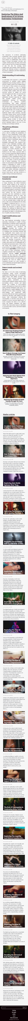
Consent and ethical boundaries (13, 48)
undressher (22, 203)
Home (2, 7)
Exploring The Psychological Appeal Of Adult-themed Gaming (13, 722)
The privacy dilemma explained (13, 46)
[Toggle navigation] (3, 2)
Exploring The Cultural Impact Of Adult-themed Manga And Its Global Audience (13, 782)
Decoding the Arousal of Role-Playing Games (13, 956)
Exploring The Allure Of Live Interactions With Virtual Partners (13, 573)
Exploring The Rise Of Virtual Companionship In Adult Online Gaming (14, 662)
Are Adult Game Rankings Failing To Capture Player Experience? (14, 331)
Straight (14, 1012)
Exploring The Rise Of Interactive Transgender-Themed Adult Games (13, 604)
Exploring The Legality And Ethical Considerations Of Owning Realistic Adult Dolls (14, 839)
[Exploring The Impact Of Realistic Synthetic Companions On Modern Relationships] (14, 891)
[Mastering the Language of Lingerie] (14, 979)
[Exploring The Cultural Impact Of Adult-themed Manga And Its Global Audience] (14, 775)
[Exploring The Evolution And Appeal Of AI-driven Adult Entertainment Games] (14, 538)
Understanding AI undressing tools (14, 45)
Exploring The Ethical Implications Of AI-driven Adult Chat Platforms (13, 866)
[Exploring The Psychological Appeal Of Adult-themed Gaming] (14, 717)
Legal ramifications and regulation (14, 49)
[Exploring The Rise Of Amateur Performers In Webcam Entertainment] (14, 921)
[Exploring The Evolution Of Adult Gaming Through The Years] (14, 391)
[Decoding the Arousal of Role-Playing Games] (14, 951)
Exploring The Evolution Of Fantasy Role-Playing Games (14, 692)
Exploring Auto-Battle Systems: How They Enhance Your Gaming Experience (14, 377)
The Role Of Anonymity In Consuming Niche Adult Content (13, 809)
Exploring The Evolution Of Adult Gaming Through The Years (14, 400)
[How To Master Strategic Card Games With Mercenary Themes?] (14, 345)
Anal (14, 1016)
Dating (14, 1010)
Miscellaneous (8, 7)
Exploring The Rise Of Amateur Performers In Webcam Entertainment (13, 926)
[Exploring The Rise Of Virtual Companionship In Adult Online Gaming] (14, 657)
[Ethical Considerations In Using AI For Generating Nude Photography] (14, 745)
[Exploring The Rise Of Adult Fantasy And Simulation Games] (14, 626)
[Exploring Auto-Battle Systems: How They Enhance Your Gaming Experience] (14, 367)
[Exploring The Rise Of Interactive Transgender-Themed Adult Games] (14, 598)
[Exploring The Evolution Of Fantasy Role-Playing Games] (14, 686)
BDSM (14, 1014)
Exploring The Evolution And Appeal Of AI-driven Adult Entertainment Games (13, 544)
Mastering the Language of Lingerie (14, 984)
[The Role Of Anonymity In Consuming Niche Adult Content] (14, 804)
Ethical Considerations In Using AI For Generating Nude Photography (13, 750)
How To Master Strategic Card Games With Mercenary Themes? (14, 353)
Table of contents (14, 43)
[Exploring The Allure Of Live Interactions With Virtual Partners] (14, 568)
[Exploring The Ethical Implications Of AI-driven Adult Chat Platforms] (14, 861)
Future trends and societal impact (13, 51)
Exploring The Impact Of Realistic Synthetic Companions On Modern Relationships (13, 897)
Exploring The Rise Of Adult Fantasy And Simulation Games (12, 632)
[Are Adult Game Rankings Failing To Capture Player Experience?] (14, 322)
